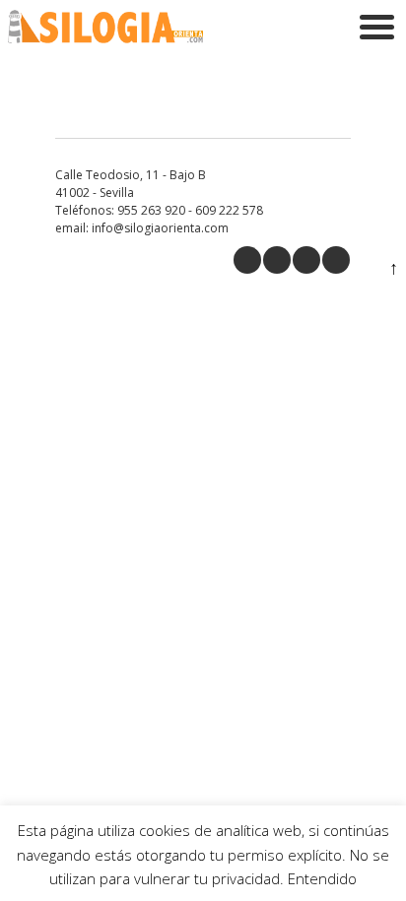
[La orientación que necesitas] (105, 38)
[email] (336, 260)
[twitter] (277, 260)
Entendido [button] (322, 878)
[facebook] (247, 260)
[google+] (306, 260)
